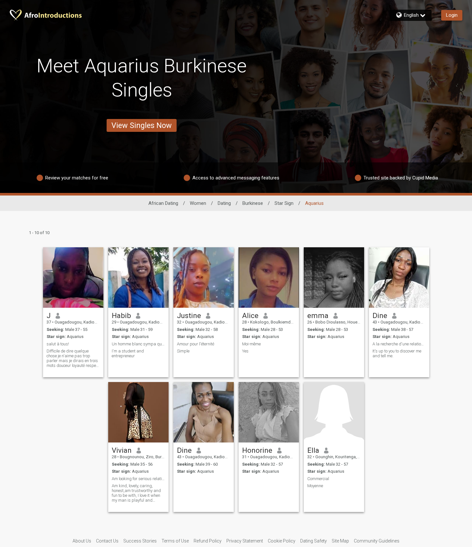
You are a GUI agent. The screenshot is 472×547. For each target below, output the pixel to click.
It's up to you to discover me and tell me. (396, 353)
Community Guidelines (376, 540)
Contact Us (107, 540)
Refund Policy (208, 540)
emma (317, 315)
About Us (82, 540)
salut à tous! (58, 344)
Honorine (257, 450)
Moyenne (315, 485)
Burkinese (252, 203)
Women (198, 203)
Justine (189, 315)
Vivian (122, 450)
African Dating (163, 203)
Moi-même (251, 344)
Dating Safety (313, 540)
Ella (313, 450)
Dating (224, 203)
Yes (245, 351)
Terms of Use (175, 540)
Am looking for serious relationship (138, 478)
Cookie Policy (281, 540)
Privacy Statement (244, 540)
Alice (250, 315)
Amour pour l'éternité (195, 344)
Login (452, 15)
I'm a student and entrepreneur (128, 353)
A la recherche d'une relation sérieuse (399, 344)
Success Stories (140, 540)
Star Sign (284, 203)
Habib (121, 315)
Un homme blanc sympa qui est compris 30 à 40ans (138, 344)
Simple (183, 351)
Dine (379, 315)
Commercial (318, 478)
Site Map (340, 540)
